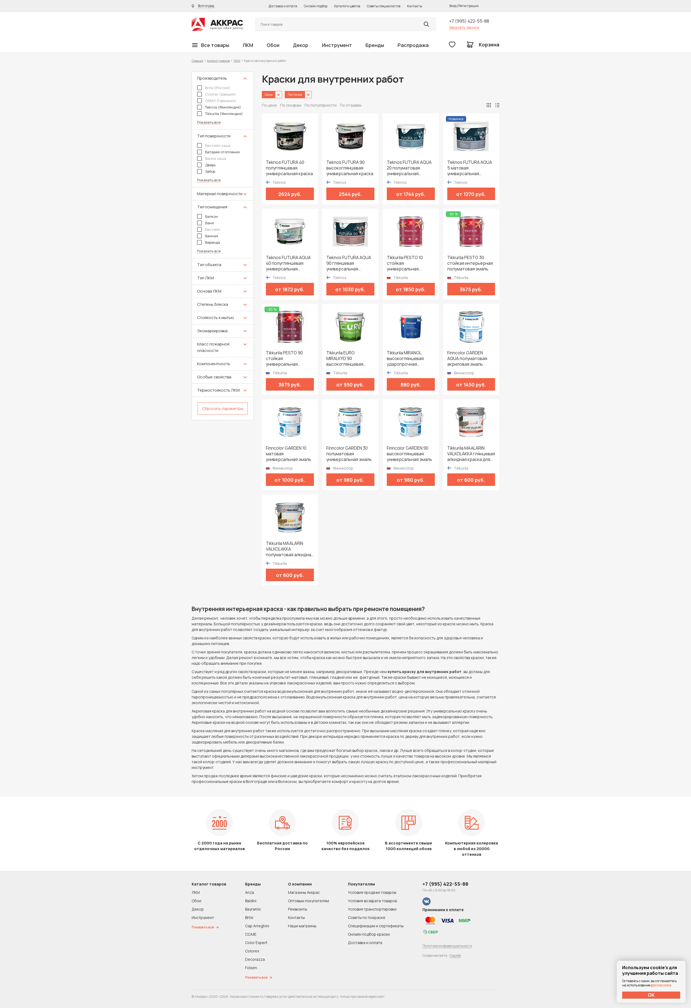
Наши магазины (302, 925)
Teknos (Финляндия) (223, 107)
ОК (651, 995)
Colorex (252, 950)
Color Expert (256, 942)
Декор (300, 45)
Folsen (251, 967)
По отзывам (350, 105)
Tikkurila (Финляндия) (224, 113)
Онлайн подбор (315, 6)
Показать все (209, 122)
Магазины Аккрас (304, 892)
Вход (452, 6)
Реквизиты (297, 909)
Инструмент (337, 45)
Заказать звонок (464, 27)
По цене (269, 105)
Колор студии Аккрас (217, 24)
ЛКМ (248, 45)
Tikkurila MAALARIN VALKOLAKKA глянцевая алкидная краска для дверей (471, 453)
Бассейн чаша (218, 145)
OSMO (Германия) (220, 100)
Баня (209, 222)
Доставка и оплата (283, 6)
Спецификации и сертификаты (376, 925)
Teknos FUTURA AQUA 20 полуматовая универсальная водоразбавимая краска (409, 168)
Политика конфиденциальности (447, 945)
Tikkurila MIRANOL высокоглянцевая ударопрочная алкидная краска (405, 358)
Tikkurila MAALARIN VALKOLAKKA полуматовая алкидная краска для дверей (290, 549)
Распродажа (413, 45)
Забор (210, 171)
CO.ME (250, 934)
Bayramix (253, 909)
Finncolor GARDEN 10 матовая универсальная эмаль (288, 453)
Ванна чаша (215, 158)
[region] (222, 246)
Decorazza (255, 959)
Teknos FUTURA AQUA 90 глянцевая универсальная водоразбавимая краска (348, 263)
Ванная (211, 235)
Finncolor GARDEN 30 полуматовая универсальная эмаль (349, 453)
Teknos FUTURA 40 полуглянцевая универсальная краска (289, 168)
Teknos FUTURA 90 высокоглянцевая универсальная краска (349, 168)
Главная (197, 61)
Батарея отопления (222, 152)
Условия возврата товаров (372, 900)
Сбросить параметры (222, 408)
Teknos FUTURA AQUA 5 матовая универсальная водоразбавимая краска (469, 168)
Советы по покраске (366, 917)
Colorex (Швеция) (220, 94)
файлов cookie (661, 985)
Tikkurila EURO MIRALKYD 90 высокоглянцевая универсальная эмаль (349, 358)
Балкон (211, 216)
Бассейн (212, 229)
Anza (249, 892)
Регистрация (468, 6)
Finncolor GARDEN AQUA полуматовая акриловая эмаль (467, 358)
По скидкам (290, 105)
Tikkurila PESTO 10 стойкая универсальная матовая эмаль (405, 263)
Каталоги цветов (347, 6)
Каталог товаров (218, 61)
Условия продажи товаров (372, 892)
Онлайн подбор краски (369, 934)
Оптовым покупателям (308, 900)
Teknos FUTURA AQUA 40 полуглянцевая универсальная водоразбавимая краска (288, 263)
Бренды (374, 45)
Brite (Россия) (217, 87)
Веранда (212, 242)
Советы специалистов (383, 6)
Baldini (250, 900)
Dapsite (455, 955)
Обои (273, 45)
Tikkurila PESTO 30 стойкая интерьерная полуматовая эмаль (470, 263)
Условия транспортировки (372, 909)
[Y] (426, 24)
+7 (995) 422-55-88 (469, 21)
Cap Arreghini (257, 925)
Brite (249, 917)
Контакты (414, 6)
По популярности (320, 105)
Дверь (210, 164)
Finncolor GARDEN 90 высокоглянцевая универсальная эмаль (409, 453)
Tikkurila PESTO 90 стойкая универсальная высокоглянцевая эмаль (284, 358)
